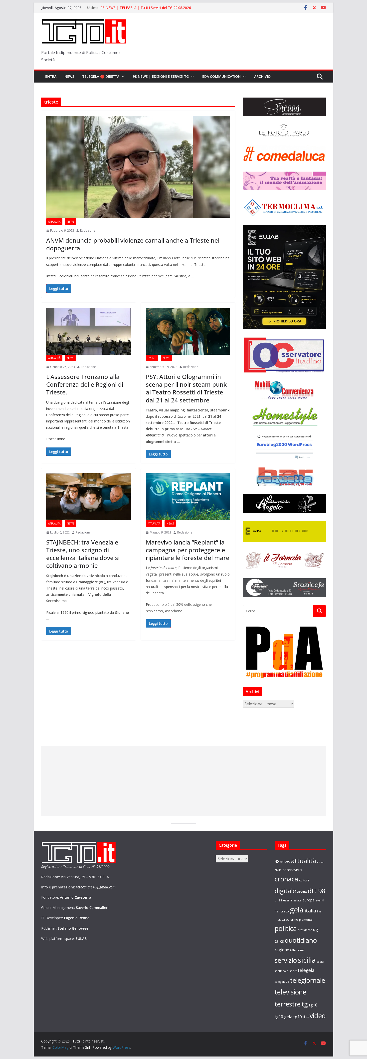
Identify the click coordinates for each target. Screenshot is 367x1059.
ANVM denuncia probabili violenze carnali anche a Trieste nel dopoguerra (132, 244)
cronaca (286, 878)
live (319, 911)
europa (309, 899)
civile (278, 870)
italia (310, 910)
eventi (320, 900)
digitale (285, 890)
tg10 (313, 1005)
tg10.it (299, 1016)
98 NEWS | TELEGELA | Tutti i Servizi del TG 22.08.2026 (146, 7)
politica (286, 928)
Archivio (262, 76)
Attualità (54, 221)
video (318, 1015)
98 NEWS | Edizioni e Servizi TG (161, 76)
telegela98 (282, 981)
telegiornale (307, 980)
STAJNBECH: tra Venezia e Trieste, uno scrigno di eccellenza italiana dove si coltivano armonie (83, 554)
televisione (290, 991)
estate (298, 900)
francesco (282, 911)
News (69, 76)
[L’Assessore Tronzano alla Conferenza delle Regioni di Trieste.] (88, 331)
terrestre (288, 1003)
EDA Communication (221, 76)
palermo (292, 919)
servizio (286, 960)
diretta (302, 892)
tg (305, 1003)
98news (282, 861)
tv (307, 1017)
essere (288, 900)
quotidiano (301, 940)
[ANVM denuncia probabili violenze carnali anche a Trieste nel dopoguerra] (138, 167)
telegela (306, 970)
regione (282, 949)
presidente (305, 930)
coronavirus (292, 869)
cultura (304, 880)
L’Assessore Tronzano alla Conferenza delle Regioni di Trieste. (84, 384)
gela (297, 909)
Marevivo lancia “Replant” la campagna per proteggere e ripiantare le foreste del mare (187, 550)
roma (300, 950)
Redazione (87, 230)
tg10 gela (283, 1016)
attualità (303, 860)
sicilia (307, 960)
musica (280, 919)
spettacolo (281, 971)
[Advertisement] (183, 781)
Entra (50, 76)
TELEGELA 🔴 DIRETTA (100, 76)
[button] (122, 76)
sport (293, 971)
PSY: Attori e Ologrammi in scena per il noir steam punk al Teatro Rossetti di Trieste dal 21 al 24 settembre (186, 388)
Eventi (152, 358)
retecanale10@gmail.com (96, 887)
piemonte (306, 919)
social (320, 961)
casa (320, 862)
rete (293, 950)
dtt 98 (316, 890)
